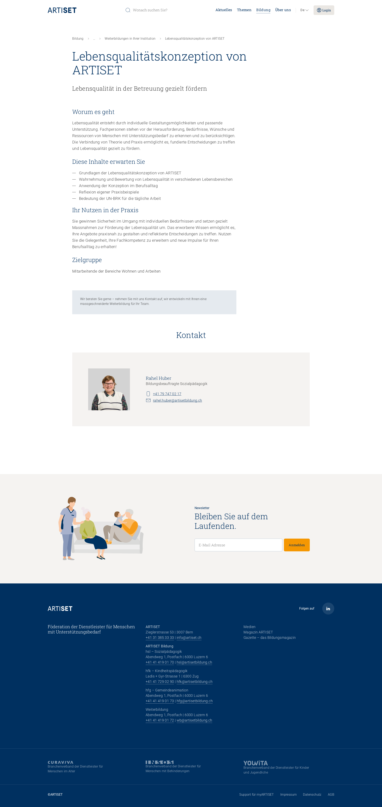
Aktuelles (223, 9)
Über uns (283, 9)
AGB (331, 794)
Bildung (263, 9)
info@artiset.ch (189, 637)
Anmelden (297, 545)
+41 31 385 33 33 (160, 637)
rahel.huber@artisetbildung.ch (177, 400)
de (302, 10)
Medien (249, 627)
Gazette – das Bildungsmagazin (270, 637)
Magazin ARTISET (258, 632)
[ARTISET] (85, 10)
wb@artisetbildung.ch (194, 720)
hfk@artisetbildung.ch (194, 681)
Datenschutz (312, 794)
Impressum (288, 794)
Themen (244, 9)
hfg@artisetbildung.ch (195, 701)
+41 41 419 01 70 (160, 662)
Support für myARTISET (256, 794)
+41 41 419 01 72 (160, 720)
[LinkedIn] (328, 609)
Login (326, 10)
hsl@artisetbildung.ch (194, 662)
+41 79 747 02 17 (167, 394)
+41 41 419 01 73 (160, 701)
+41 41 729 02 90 (160, 681)
